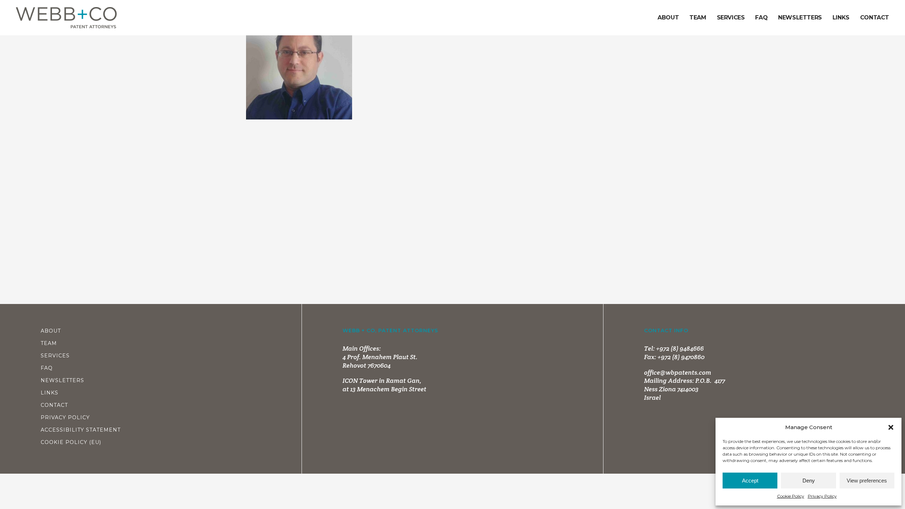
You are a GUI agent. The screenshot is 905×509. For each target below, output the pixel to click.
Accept (750, 481)
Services (55, 355)
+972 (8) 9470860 (681, 357)
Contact (54, 405)
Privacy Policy (822, 496)
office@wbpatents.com (677, 372)
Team (49, 343)
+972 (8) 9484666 (680, 348)
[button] (890, 427)
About (51, 331)
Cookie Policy (790, 496)
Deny (808, 481)
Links (49, 393)
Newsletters (62, 380)
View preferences (867, 481)
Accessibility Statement (81, 430)
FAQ (47, 368)
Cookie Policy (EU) (71, 442)
